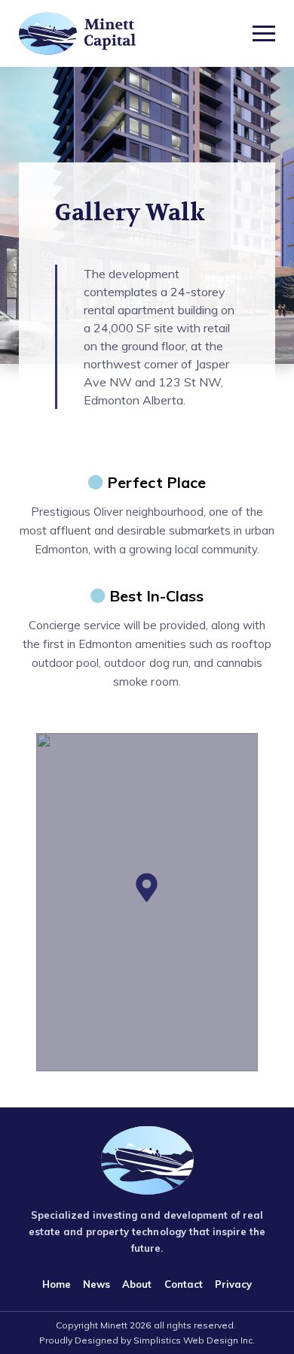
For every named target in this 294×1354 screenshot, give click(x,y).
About (137, 1284)
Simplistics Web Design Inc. (194, 1340)
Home (56, 1284)
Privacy (233, 1284)
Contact (183, 1284)
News (96, 1284)
